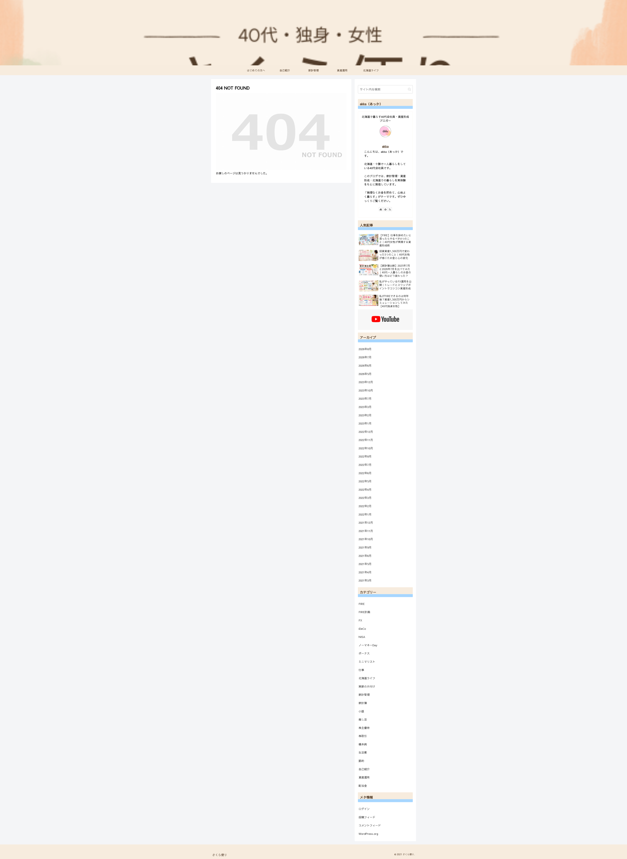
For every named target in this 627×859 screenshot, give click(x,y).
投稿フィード (367, 817)
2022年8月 (365, 456)
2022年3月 (365, 498)
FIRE (362, 604)
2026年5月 (365, 374)
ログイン (364, 809)
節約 (361, 761)
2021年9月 (365, 547)
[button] (409, 89)
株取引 (363, 736)
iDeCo (362, 629)
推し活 (363, 719)
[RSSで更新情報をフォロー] (390, 209)
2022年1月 (365, 514)
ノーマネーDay (368, 645)
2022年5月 (365, 481)
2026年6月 (365, 365)
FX (360, 620)
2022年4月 (365, 490)
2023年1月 (365, 423)
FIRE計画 (364, 612)
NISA (362, 637)
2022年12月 (366, 432)
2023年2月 (365, 415)
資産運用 (364, 777)
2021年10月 (366, 539)
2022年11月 (366, 440)
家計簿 (363, 703)
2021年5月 (365, 564)
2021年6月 (365, 556)
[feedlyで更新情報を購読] (385, 209)
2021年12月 (366, 523)
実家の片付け (367, 686)
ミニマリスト (367, 662)
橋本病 (363, 744)
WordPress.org (368, 834)
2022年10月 (366, 448)
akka (385, 146)
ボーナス (364, 653)
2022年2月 (365, 506)
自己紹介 (364, 769)
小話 (361, 711)
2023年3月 (365, 407)
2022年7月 (365, 465)
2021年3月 (365, 580)
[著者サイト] (381, 209)
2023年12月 (366, 382)
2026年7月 (365, 357)
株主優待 (364, 728)
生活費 (363, 752)
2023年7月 (365, 398)
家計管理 (364, 695)
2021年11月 (366, 531)
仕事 (361, 670)
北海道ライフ (367, 678)
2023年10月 (366, 390)
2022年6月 (365, 473)
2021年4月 (365, 572)
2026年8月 (365, 349)
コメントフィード (370, 825)
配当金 (363, 786)
